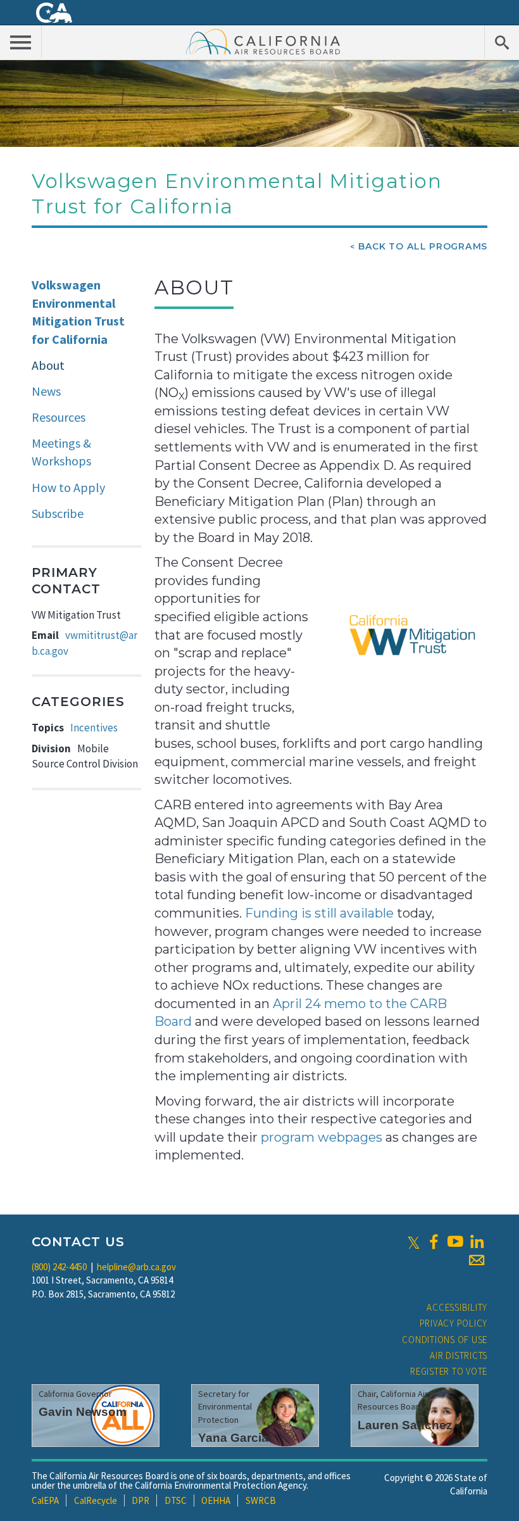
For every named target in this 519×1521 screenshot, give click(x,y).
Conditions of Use (444, 1340)
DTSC (176, 1500)
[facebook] (433, 1242)
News (46, 391)
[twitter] (413, 1242)
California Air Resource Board (263, 41)
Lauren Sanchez (405, 1425)
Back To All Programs (422, 246)
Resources (58, 417)
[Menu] (21, 41)
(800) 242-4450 (59, 1267)
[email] (476, 1260)
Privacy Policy (454, 1323)
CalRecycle (95, 1500)
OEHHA (215, 1500)
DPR (140, 1500)
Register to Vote (448, 1371)
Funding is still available (319, 913)
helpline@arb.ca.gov (136, 1267)
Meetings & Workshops (61, 452)
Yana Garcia (233, 1437)
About (48, 365)
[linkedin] (476, 1242)
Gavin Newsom (83, 1411)
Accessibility (457, 1307)
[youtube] (455, 1242)
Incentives (94, 728)
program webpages (321, 1137)
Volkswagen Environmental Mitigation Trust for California (78, 312)
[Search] (501, 41)
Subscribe (58, 513)
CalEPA (45, 1500)
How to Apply (68, 487)
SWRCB (261, 1500)
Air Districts (458, 1355)
